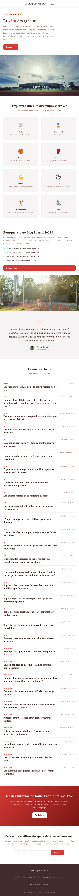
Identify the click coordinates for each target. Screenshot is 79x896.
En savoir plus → (12, 268)
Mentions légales (35, 884)
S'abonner (57, 853)
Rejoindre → (39, 815)
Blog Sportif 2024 (35, 3)
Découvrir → (11, 47)
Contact (46, 884)
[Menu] (53, 3)
